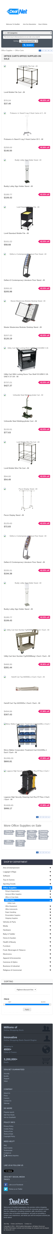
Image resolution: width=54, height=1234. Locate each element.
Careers (6, 1098)
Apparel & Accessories (12, 958)
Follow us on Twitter (15, 1189)
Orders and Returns (17, 1223)
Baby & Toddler (9, 934)
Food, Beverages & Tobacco (14, 950)
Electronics (7, 954)
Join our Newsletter (29, 24)
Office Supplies (6, 50)
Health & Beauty (9, 942)
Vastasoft (8, 1230)
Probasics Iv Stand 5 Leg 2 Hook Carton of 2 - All (23, 139)
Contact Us (7, 1101)
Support (6, 1079)
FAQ (5, 1145)
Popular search (9, 1112)
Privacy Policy (8, 1126)
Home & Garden (9, 938)
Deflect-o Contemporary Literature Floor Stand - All (24, 280)
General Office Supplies (13, 894)
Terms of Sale (8, 1134)
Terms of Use (8, 1131)
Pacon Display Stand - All (14, 515)
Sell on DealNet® (10, 1117)
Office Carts (19, 50)
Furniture (6, 946)
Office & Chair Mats (11, 897)
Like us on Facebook (16, 1185)
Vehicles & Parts (9, 922)
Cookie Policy (8, 1129)
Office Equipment (11, 906)
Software (6, 876)
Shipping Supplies (11, 918)
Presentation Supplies (12, 915)
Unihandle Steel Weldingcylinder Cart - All (20, 421)
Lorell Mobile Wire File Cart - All (16, 468)
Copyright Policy (9, 1136)
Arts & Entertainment (11, 868)
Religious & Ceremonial (12, 970)
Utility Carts (11, 903)
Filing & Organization (12, 891)
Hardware (7, 930)
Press (6, 1096)
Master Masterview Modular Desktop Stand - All (23, 327)
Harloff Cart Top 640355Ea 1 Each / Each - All (22, 703)
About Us (7, 1093)
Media (5, 926)
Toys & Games (9, 880)
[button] (27, 1009)
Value (6, 1081)
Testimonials (8, 1150)
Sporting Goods (9, 884)
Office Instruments (11, 909)
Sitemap (6, 1103)
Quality (6, 1076)
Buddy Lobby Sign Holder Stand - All (18, 186)
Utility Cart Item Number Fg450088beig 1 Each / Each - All (27, 656)
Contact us (7, 1153)
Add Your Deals (9, 1115)
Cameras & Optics (10, 962)
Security (6, 1073)
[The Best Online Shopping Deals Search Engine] (17, 11)
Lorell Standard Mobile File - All (16, 233)
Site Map (6, 1223)
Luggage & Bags (9, 872)
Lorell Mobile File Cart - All (14, 92)
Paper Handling (10, 912)
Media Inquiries (13, 1156)
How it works (42, 24)
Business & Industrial (11, 966)
